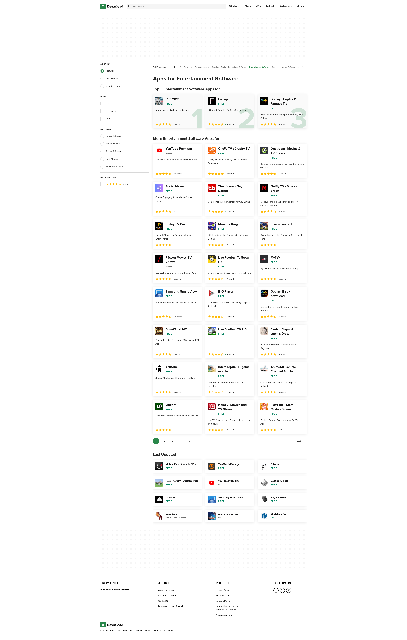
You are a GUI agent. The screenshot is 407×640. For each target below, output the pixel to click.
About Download (166, 590)
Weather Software (114, 166)
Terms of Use (222, 595)
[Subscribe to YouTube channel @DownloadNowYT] (288, 590)
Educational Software (237, 67)
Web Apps (285, 6)
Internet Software (288, 67)
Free (108, 103)
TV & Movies (112, 159)
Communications (202, 67)
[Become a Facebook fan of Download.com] (276, 590)
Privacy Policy (222, 590)
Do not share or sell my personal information (227, 608)
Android (270, 6)
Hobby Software (113, 136)
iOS (257, 6)
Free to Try (111, 111)
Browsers (188, 67)
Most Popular (112, 78)
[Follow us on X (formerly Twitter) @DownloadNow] (282, 590)
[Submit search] (129, 6)
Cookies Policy (223, 600)
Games (275, 67)
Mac (247, 6)
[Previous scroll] (175, 67)
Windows (234, 6)
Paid (108, 118)
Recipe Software (114, 143)
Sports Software (113, 151)
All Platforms (159, 67)
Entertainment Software (259, 67)
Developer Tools (219, 67)
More (299, 6)
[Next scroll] (303, 67)
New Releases (113, 86)
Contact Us (163, 600)
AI (181, 67)
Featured (110, 71)
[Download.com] (111, 6)
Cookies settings (224, 615)
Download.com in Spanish (170, 606)
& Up (125, 184)
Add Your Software (167, 595)
